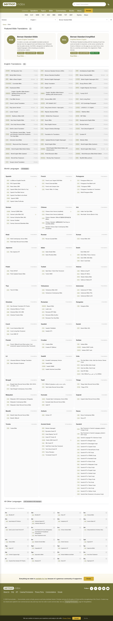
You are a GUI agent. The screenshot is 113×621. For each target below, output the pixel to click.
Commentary (61, 11)
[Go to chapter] (111, 20)
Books (71, 11)
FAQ (12, 592)
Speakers (34, 11)
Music (86, 15)
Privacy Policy (39, 592)
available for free (41, 579)
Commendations (51, 592)
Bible (51, 11)
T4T (65, 15)
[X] (95, 588)
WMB (60, 15)
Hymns (79, 15)
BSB (26, 15)
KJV (31, 15)
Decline (86, 618)
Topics (43, 11)
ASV (48, 15)
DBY (71, 15)
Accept (76, 618)
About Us (6, 592)
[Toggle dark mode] (108, 4)
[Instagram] (99, 588)
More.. (79, 11)
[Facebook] (91, 588)
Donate (88, 10)
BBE (54, 15)
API (17, 592)
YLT (43, 15)
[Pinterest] (103, 588)
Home (4, 24)
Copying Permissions (26, 592)
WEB (37, 15)
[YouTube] (107, 588)
